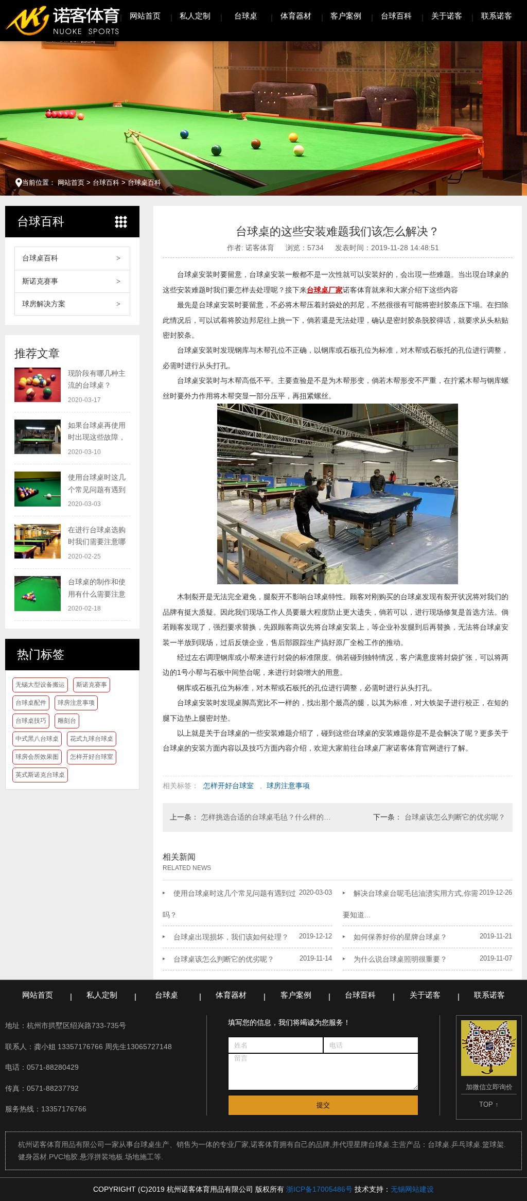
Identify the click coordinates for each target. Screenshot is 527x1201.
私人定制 (195, 15)
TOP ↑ (489, 1104)
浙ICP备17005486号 (319, 1189)
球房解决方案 (43, 304)
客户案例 (345, 15)
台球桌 (245, 15)
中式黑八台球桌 (37, 738)
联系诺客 (496, 15)
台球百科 (396, 15)
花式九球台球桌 (91, 738)
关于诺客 (446, 15)
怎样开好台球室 (91, 756)
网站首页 (145, 15)
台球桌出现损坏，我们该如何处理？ (231, 937)
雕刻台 (67, 720)
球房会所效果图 (37, 756)
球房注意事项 (76, 702)
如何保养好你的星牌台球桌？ (400, 937)
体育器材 (295, 15)
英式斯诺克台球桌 (40, 774)
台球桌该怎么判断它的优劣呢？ (455, 817)
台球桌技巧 (30, 720)
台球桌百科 (144, 182)
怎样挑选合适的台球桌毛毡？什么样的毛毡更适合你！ (267, 817)
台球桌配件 (30, 702)
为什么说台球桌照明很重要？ (400, 959)
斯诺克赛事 (40, 281)
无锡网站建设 (412, 1189)
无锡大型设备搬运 (40, 684)
